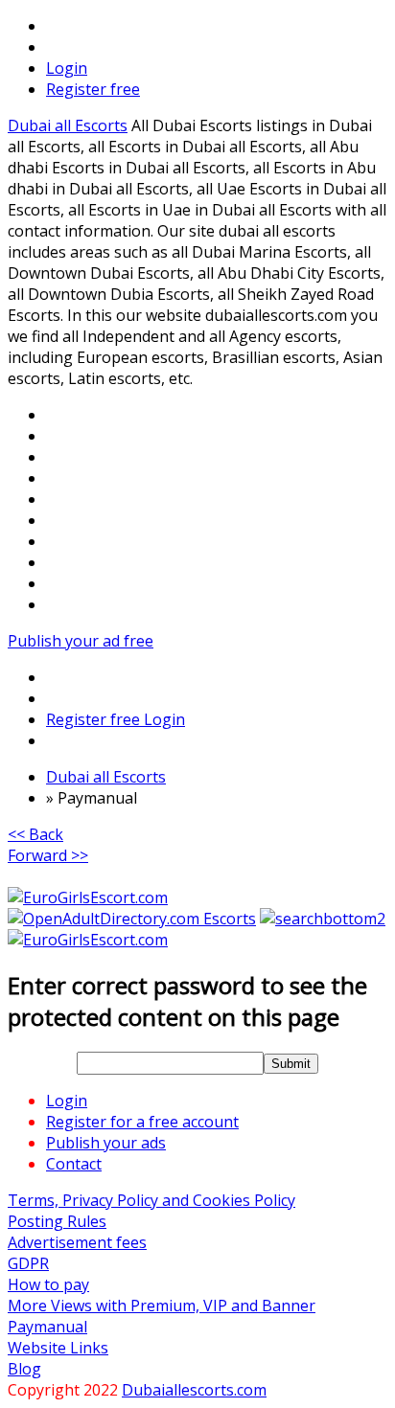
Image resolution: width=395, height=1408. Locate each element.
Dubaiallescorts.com (194, 1389)
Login (66, 68)
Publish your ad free (80, 640)
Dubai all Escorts (68, 125)
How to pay (48, 1284)
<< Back (35, 834)
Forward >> (48, 855)
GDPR (28, 1263)
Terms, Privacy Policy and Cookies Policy (151, 1200)
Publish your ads (106, 1142)
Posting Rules (57, 1221)
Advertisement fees (77, 1242)
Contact (74, 1163)
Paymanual (47, 1326)
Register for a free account (142, 1121)
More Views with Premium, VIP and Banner (161, 1305)
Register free (93, 89)
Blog (24, 1368)
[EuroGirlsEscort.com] (88, 897)
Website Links (58, 1347)
